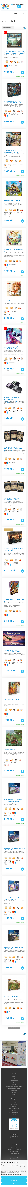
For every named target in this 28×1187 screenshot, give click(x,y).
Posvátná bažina (10, 749)
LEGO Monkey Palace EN (13, 200)
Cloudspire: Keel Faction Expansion (13, 947)
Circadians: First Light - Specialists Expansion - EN (14, 101)
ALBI (10, 1011)
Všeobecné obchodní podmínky (14, 1086)
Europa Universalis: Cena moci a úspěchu (14, 549)
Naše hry (14, 1114)
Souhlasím (14, 1177)
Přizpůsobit (14, 1180)
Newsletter (14, 1090)
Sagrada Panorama (11, 700)
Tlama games (11, 362)
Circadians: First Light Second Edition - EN (13, 151)
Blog (14, 1082)
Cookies (14, 1094)
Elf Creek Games (12, 264)
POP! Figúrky (14, 1110)
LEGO (13, 213)
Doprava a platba (14, 1080)
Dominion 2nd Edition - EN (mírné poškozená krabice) (14, 52)
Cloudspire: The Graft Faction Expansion (12, 898)
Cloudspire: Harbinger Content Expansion (13, 800)
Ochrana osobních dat (14, 1088)
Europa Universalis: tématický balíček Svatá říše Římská (13, 448)
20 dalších (14, 1028)
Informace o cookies (17, 1173)
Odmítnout (14, 1183)
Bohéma (7, 300)
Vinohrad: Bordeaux (12, 996)
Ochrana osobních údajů (6, 1173)
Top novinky (14, 1102)
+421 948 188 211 (6, 4)
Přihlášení (14, 1092)
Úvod (21, 14)
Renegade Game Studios (14, 114)
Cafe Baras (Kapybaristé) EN (14, 600)
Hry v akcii (14, 1104)
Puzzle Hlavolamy (14, 1112)
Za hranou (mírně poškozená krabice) (12, 347)
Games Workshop (14, 1108)
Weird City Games (12, 663)
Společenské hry (14, 1106)
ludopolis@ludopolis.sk (18, 4)
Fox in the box (12, 411)
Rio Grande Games (13, 65)
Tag (25, 14)
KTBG (10, 614)
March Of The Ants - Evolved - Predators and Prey (13, 651)
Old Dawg (14, 311)
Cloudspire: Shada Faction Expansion (14, 848)
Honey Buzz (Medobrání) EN (13, 250)
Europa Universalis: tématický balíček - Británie (11, 498)
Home (14, 1076)
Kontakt (14, 1084)
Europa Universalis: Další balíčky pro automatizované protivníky (14, 398)
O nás (14, 1078)
